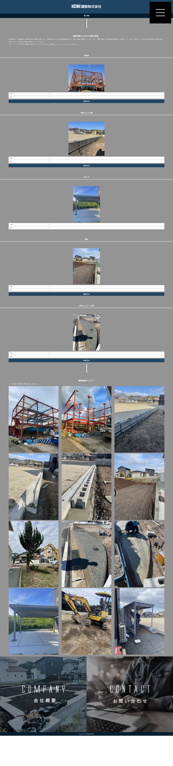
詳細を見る (86, 101)
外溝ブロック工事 (86, 113)
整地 (86, 239)
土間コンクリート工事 (86, 305)
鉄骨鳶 (86, 55)
